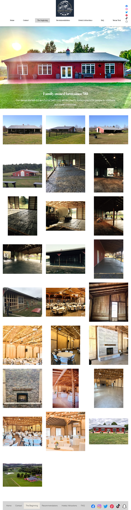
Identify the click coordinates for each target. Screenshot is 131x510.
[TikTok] (126, 18)
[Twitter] (126, 12)
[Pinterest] (126, 15)
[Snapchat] (126, 21)
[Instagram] (126, 9)
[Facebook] (126, 6)
